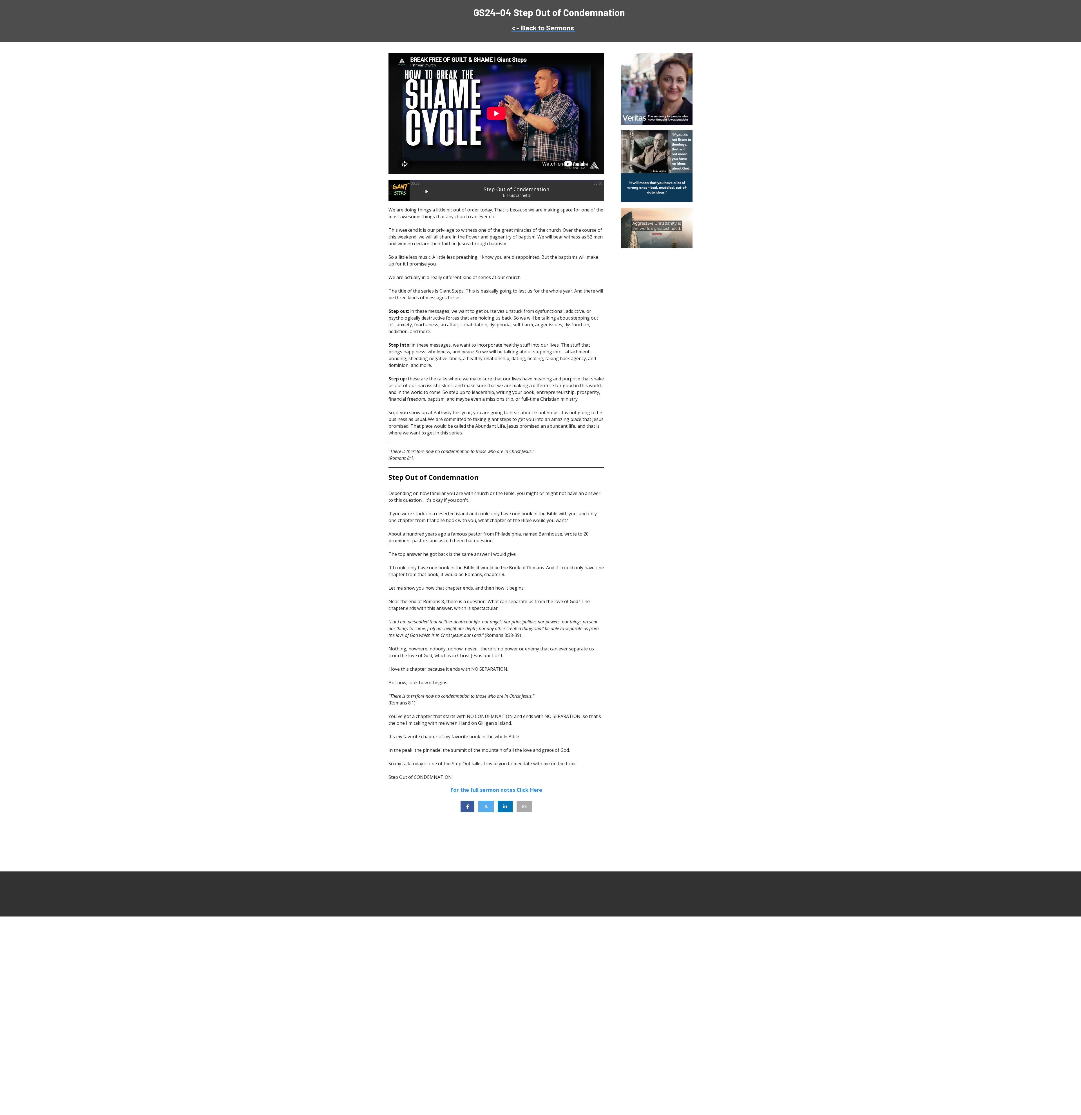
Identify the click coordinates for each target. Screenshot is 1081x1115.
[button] (427, 191)
